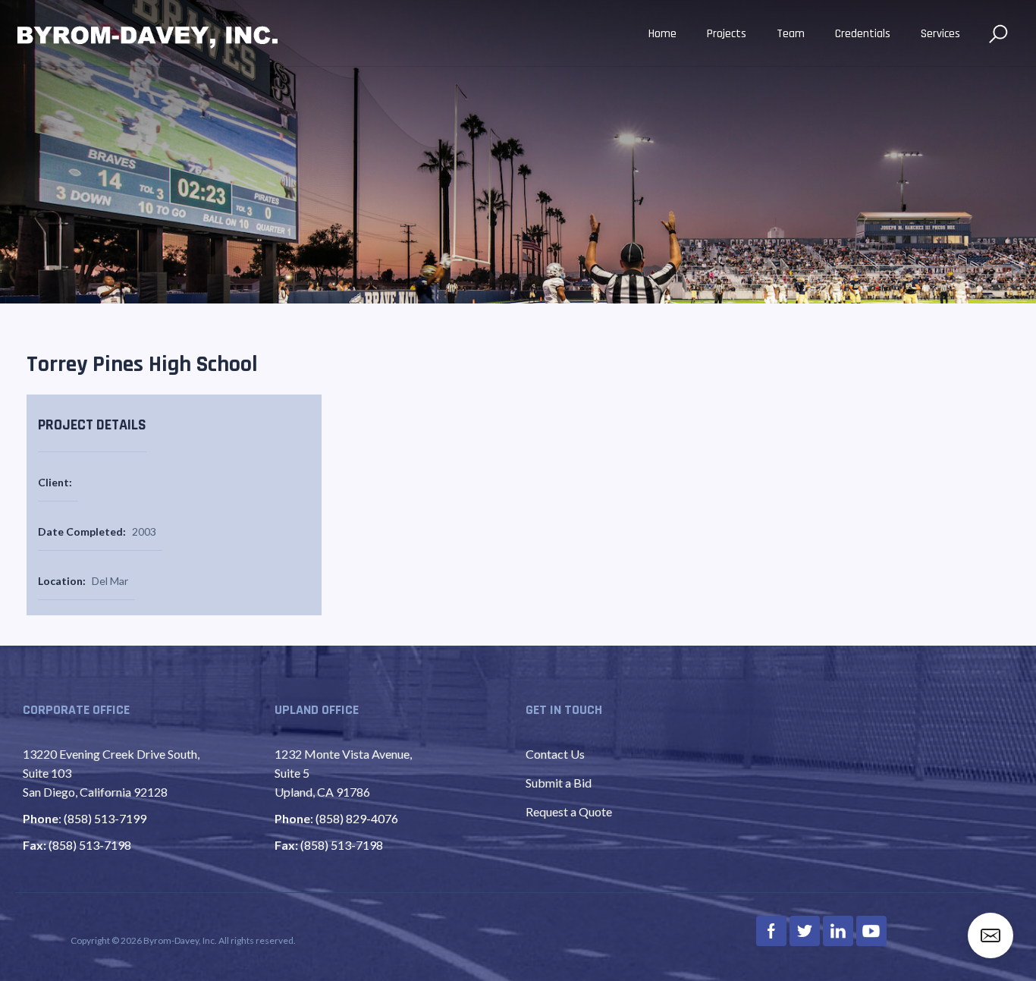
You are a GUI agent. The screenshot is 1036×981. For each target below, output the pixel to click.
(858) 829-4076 (357, 818)
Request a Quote (569, 811)
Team (791, 34)
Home (662, 34)
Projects (726, 34)
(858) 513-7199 (105, 818)
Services (940, 34)
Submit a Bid (559, 782)
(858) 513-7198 (90, 845)
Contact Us (555, 754)
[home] (148, 35)
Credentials (862, 34)
